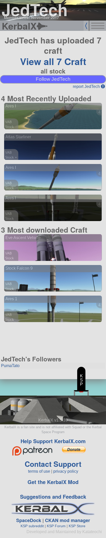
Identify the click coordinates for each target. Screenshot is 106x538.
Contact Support (53, 464)
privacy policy (65, 471)
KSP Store (77, 526)
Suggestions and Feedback (53, 496)
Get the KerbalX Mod (53, 482)
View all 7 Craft (53, 61)
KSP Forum (56, 526)
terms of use (39, 471)
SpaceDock (28, 520)
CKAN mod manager (67, 520)
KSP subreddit (32, 526)
